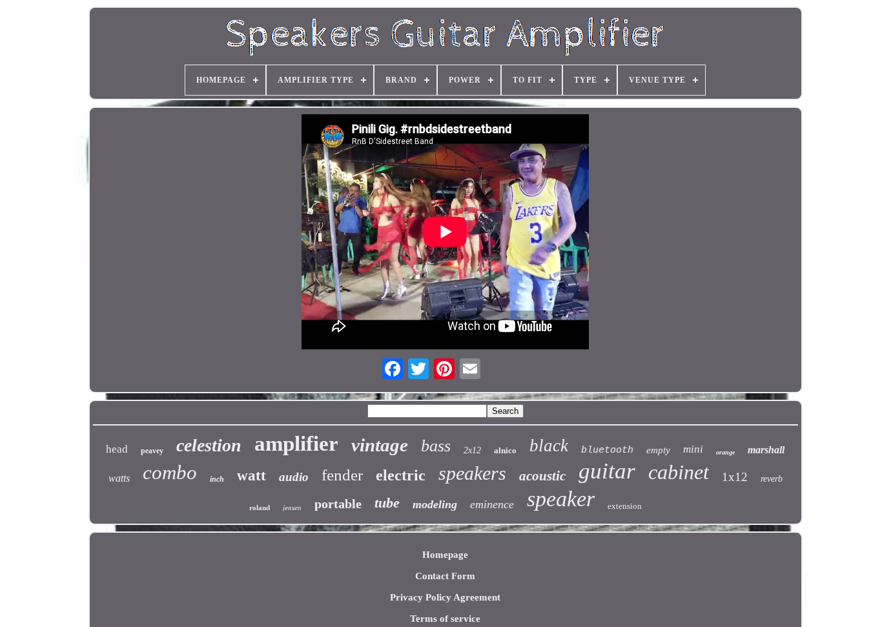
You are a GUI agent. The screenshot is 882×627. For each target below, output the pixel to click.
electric (401, 475)
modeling (435, 504)
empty (658, 450)
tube (387, 503)
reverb (772, 479)
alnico (505, 450)
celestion (208, 445)
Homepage (445, 555)
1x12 (735, 477)
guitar (607, 471)
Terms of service (445, 618)
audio (294, 477)
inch (217, 479)
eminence (492, 504)
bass (436, 446)
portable (338, 504)
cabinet (678, 472)
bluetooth (607, 450)
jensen (292, 507)
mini (693, 449)
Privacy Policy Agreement (445, 597)
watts (119, 478)
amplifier (296, 443)
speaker (561, 499)
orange (725, 452)
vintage (379, 445)
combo (170, 472)
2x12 (472, 450)
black (548, 445)
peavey (152, 450)
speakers (472, 473)
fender (342, 475)
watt (251, 476)
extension (625, 506)
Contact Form (445, 576)
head (117, 449)
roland (259, 507)
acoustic (542, 476)
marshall (766, 449)
